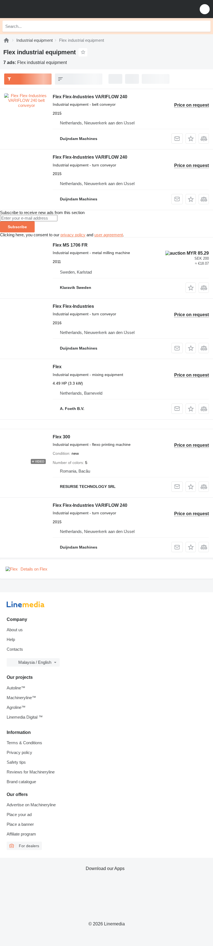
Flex (57, 366)
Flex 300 (61, 436)
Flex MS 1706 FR (70, 245)
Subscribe (17, 227)
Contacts (15, 649)
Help (11, 639)
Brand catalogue (21, 781)
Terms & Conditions (24, 742)
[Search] (205, 26)
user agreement (108, 234)
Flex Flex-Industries (73, 306)
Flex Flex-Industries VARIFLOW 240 (90, 96)
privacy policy (72, 234)
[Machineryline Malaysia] (38, 9)
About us (15, 629)
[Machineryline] (6, 40)
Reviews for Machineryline (31, 772)
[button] (204, 9)
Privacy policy (19, 752)
